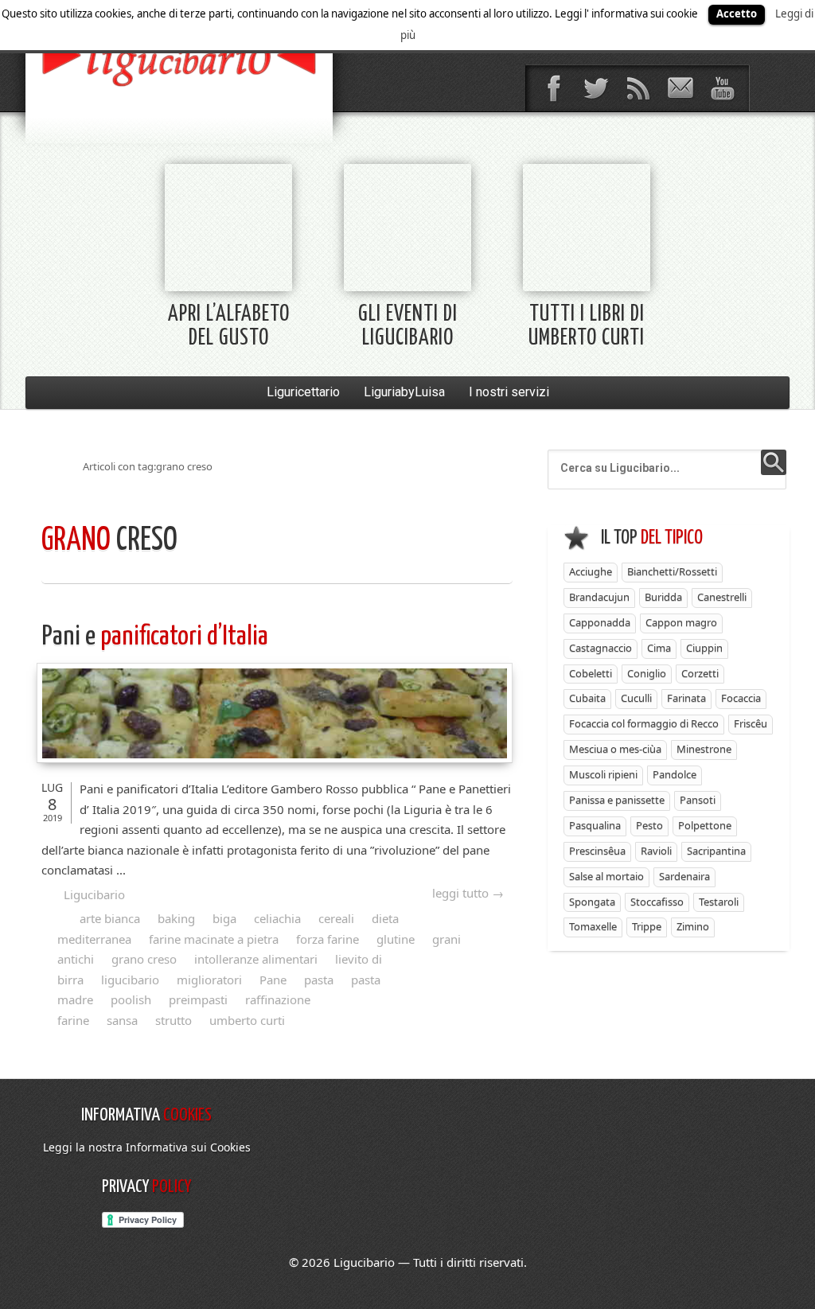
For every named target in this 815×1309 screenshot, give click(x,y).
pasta (318, 980)
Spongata (592, 901)
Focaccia (741, 698)
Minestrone (704, 749)
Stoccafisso (657, 901)
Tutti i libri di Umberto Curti (586, 326)
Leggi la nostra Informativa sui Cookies (147, 1147)
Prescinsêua (597, 850)
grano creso (144, 959)
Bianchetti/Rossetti (672, 571)
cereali (336, 918)
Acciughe (590, 571)
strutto (173, 1020)
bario (179, 59)
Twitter (595, 88)
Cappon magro (681, 622)
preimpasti (198, 999)
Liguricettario (303, 391)
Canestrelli (722, 597)
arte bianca (110, 918)
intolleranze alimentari (256, 959)
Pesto (649, 825)
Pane (273, 980)
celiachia (277, 918)
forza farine (327, 939)
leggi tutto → (468, 893)
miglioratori (209, 980)
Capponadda (599, 622)
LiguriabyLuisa (404, 391)
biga (224, 918)
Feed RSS (637, 88)
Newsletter (680, 88)
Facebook (553, 88)
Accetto (736, 13)
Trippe (646, 926)
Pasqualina (595, 825)
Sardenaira (684, 876)
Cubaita (587, 698)
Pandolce (674, 774)
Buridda (663, 597)
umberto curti (247, 1020)
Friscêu (750, 723)
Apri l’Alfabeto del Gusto (229, 326)
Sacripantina (716, 850)
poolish (131, 999)
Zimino (693, 926)
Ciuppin (704, 648)
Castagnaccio (600, 648)
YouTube (722, 88)
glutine (395, 939)
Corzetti (700, 673)
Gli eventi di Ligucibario (408, 326)
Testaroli (719, 901)
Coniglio (646, 673)
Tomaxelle (593, 926)
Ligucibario (94, 894)
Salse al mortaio (606, 876)
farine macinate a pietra (214, 939)
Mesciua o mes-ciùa (615, 749)
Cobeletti (590, 673)
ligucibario (130, 980)
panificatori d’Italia (154, 637)
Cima (659, 648)
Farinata (686, 698)
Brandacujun (599, 597)
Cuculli (636, 698)
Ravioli (656, 850)
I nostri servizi (509, 391)
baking (176, 918)
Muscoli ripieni (603, 774)
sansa (122, 1020)
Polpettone (704, 825)
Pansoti (698, 800)
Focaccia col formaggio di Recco (644, 723)
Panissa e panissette (617, 800)
